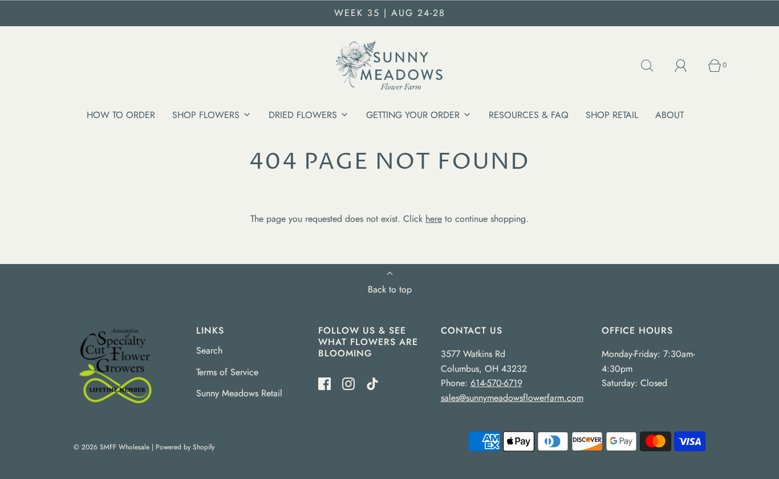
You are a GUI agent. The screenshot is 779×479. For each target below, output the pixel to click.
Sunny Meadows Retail (239, 393)
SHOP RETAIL (612, 114)
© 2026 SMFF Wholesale (111, 447)
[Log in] (687, 65)
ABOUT (669, 114)
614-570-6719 (496, 382)
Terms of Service (227, 372)
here (433, 218)
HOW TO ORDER (121, 114)
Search (209, 350)
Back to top (390, 289)
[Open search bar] (653, 65)
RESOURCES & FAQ (529, 114)
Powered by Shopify (185, 447)
